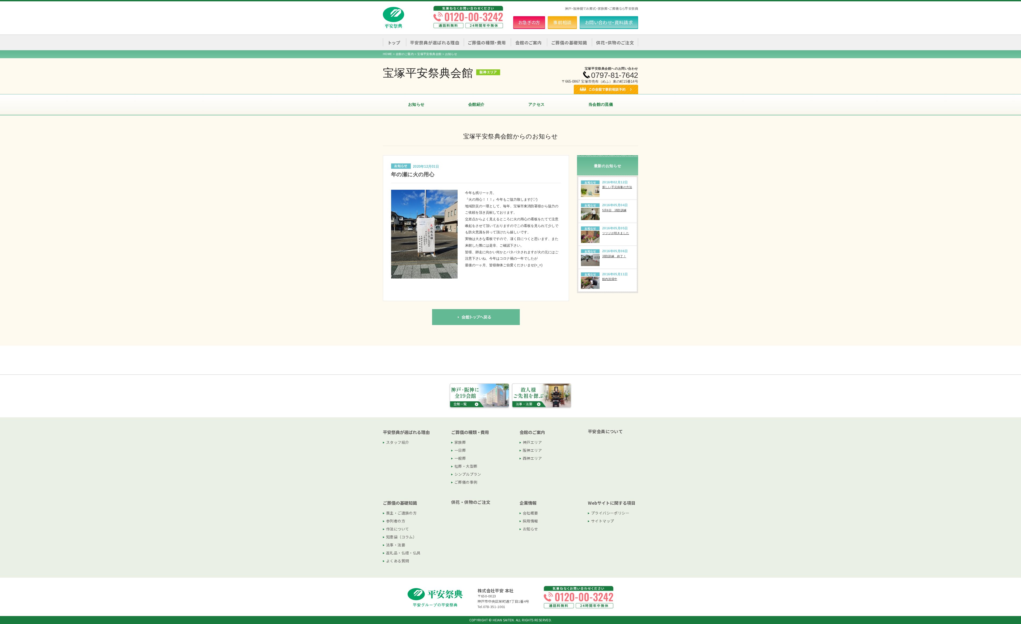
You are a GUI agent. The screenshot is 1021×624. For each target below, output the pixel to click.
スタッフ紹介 (397, 442)
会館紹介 (476, 104)
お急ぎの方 (529, 22)
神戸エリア (532, 442)
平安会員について (605, 431)
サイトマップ (602, 521)
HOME (387, 54)
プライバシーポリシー (610, 513)
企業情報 (528, 503)
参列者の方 (395, 521)
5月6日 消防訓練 (614, 210)
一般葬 (460, 458)
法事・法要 (395, 544)
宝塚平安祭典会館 (429, 54)
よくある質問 (397, 560)
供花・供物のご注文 (615, 42)
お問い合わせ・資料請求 (609, 22)
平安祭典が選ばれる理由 (406, 432)
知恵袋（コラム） (401, 536)
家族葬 (460, 442)
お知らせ (416, 104)
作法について (397, 529)
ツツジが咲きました (615, 233)
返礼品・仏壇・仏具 (403, 552)
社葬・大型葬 (465, 466)
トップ (394, 42)
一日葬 (460, 450)
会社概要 (530, 513)
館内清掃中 (609, 279)
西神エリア (532, 458)
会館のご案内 (405, 54)
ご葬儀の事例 (465, 482)
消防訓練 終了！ (614, 256)
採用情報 (530, 521)
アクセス (536, 104)
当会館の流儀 (600, 104)
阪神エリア (532, 450)
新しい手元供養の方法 (617, 187)
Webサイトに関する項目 (611, 503)
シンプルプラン (467, 474)
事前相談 (562, 22)
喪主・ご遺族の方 (401, 513)
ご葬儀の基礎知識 (400, 503)
